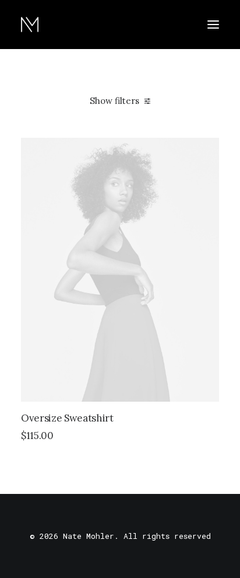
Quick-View (205, 151)
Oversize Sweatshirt (67, 418)
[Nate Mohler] (29, 24)
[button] (213, 24)
